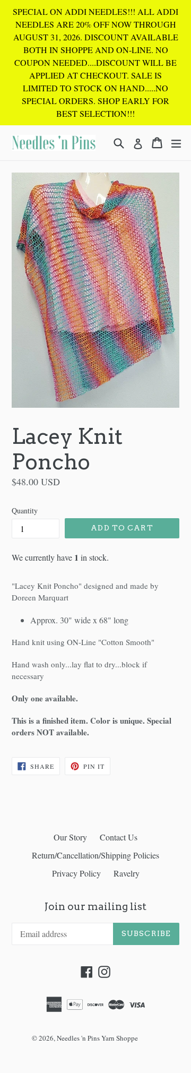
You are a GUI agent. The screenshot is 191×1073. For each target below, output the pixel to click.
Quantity (25, 510)
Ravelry (127, 873)
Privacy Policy (76, 873)
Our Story (70, 837)
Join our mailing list (95, 907)
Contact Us (118, 837)
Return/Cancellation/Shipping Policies (95, 855)
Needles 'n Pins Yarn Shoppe (97, 1038)
